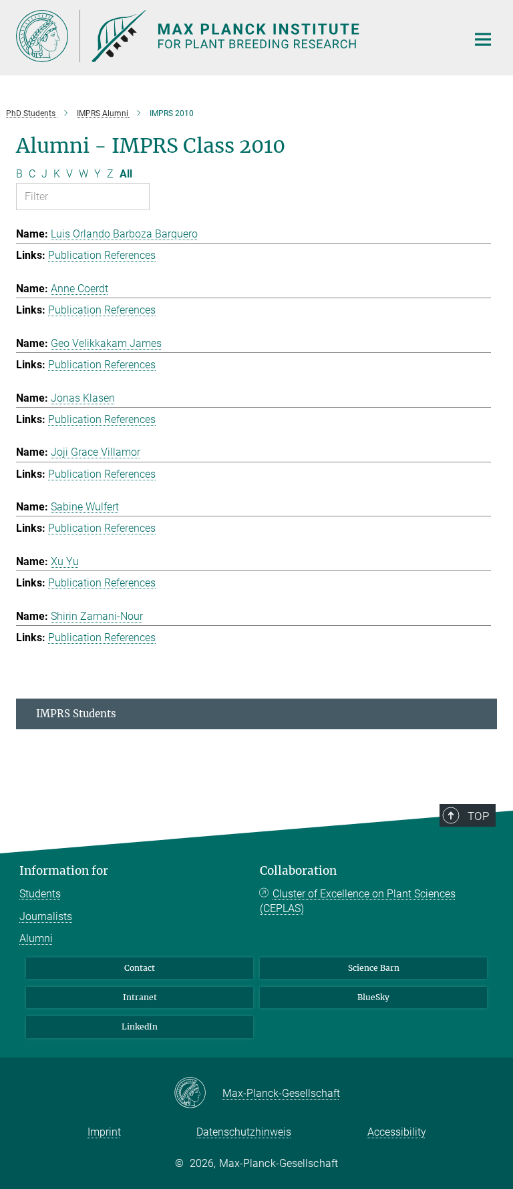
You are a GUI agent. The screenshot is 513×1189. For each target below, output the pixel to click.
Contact (139, 968)
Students (40, 893)
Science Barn (373, 968)
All (126, 173)
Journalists (45, 916)
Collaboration (298, 870)
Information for (63, 870)
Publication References (102, 255)
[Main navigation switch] (483, 39)
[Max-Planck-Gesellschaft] (198, 1094)
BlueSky (373, 997)
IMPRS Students (76, 713)
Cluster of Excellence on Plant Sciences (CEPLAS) (358, 901)
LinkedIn (140, 1027)
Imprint (104, 1132)
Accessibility (396, 1132)
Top (478, 816)
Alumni (36, 938)
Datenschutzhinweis (243, 1132)
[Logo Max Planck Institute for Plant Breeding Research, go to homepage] (233, 36)
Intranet (140, 997)
